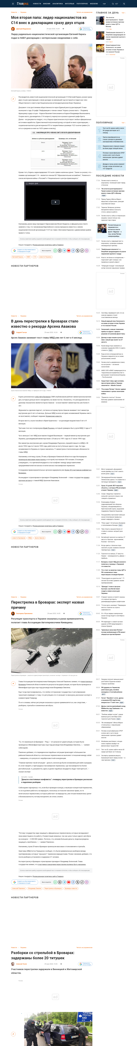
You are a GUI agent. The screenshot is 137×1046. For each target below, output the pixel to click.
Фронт (111, 42)
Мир (110, 29)
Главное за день (107, 12)
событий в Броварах (43, 397)
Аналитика (58, 4)
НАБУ (28, 257)
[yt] (69, 250)
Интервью (69, 4)
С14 (34, 257)
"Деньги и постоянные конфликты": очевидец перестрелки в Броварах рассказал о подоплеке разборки (56, 779)
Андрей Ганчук (21, 332)
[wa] (55, 250)
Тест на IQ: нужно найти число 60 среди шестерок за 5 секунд (113, 130)
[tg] (64, 250)
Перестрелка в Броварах (53, 888)
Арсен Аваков (39, 538)
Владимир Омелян (34, 888)
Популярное (82, 4)
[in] (86, 250)
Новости (37, 4)
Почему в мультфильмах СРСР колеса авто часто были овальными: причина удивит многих (113, 156)
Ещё (123, 12)
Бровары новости (71, 888)
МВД (30, 538)
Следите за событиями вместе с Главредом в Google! (26, 250)
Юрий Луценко (49, 428)
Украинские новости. (54, 416)
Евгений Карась (17, 257)
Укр (104, 4)
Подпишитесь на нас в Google (87, 28)
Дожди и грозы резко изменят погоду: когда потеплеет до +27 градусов (113, 166)
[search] (124, 4)
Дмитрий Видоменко (23, 29)
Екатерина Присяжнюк (24, 613)
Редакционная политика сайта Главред (48, 245)
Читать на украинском (84, 12)
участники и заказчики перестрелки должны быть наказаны (62, 864)
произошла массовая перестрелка (32, 460)
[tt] (77, 250)
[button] (13, 3)
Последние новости (110, 175)
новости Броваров (18, 538)
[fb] (73, 250)
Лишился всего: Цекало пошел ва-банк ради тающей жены (113, 147)
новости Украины (45, 257)
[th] (60, 250)
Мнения (46, 4)
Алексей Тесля (21, 964)
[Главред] (22, 3)
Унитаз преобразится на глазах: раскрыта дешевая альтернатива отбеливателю (113, 139)
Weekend (94, 4)
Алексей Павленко (18, 888)
